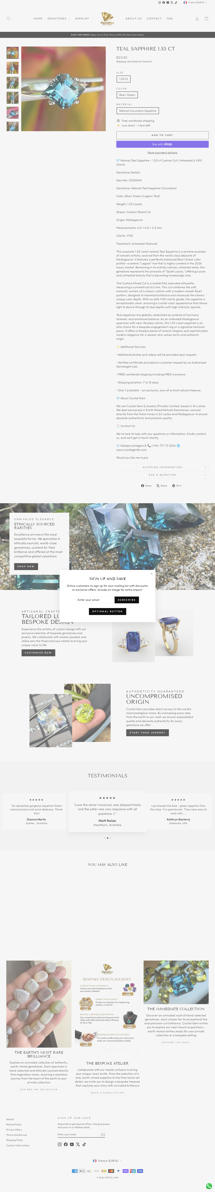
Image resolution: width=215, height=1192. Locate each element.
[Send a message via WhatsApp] (209, 1186)
